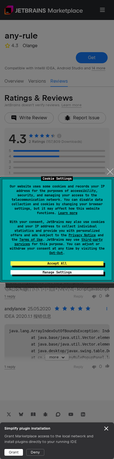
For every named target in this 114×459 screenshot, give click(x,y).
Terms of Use (31, 239)
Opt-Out (56, 253)
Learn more (67, 213)
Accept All (57, 263)
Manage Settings (57, 272)
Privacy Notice (82, 235)
